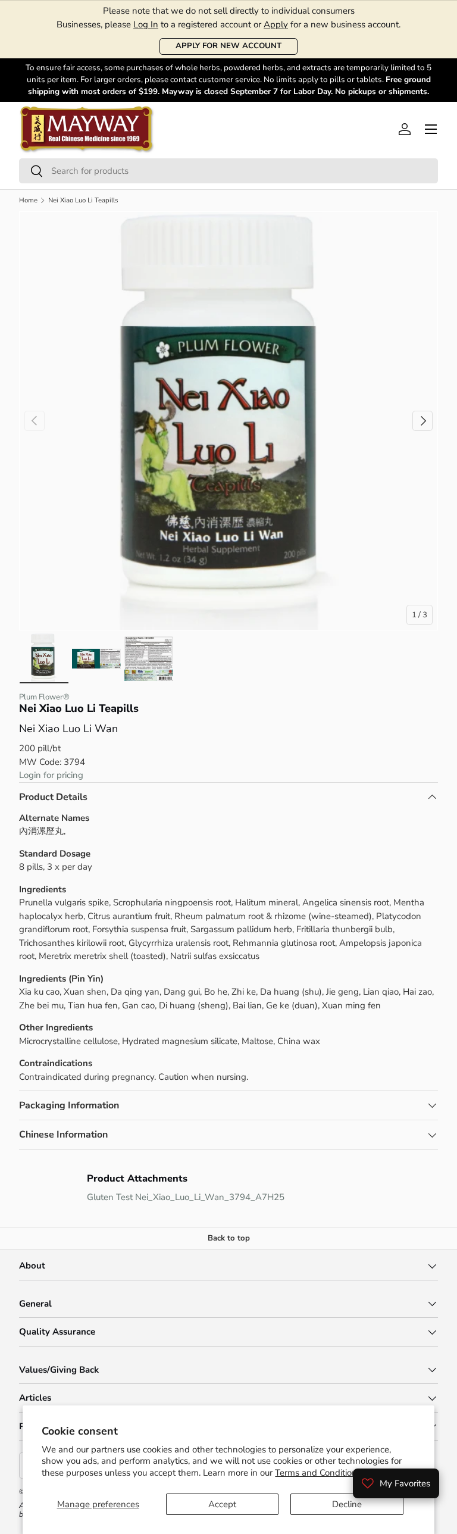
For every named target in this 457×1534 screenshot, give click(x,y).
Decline (347, 1504)
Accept (222, 1504)
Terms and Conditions (318, 1473)
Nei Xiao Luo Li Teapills (83, 200)
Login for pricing (51, 775)
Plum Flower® (44, 697)
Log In (145, 24)
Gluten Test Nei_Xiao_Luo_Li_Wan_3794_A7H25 (185, 1197)
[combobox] (228, 170)
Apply (276, 24)
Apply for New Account (228, 45)
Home (28, 200)
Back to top (229, 1238)
